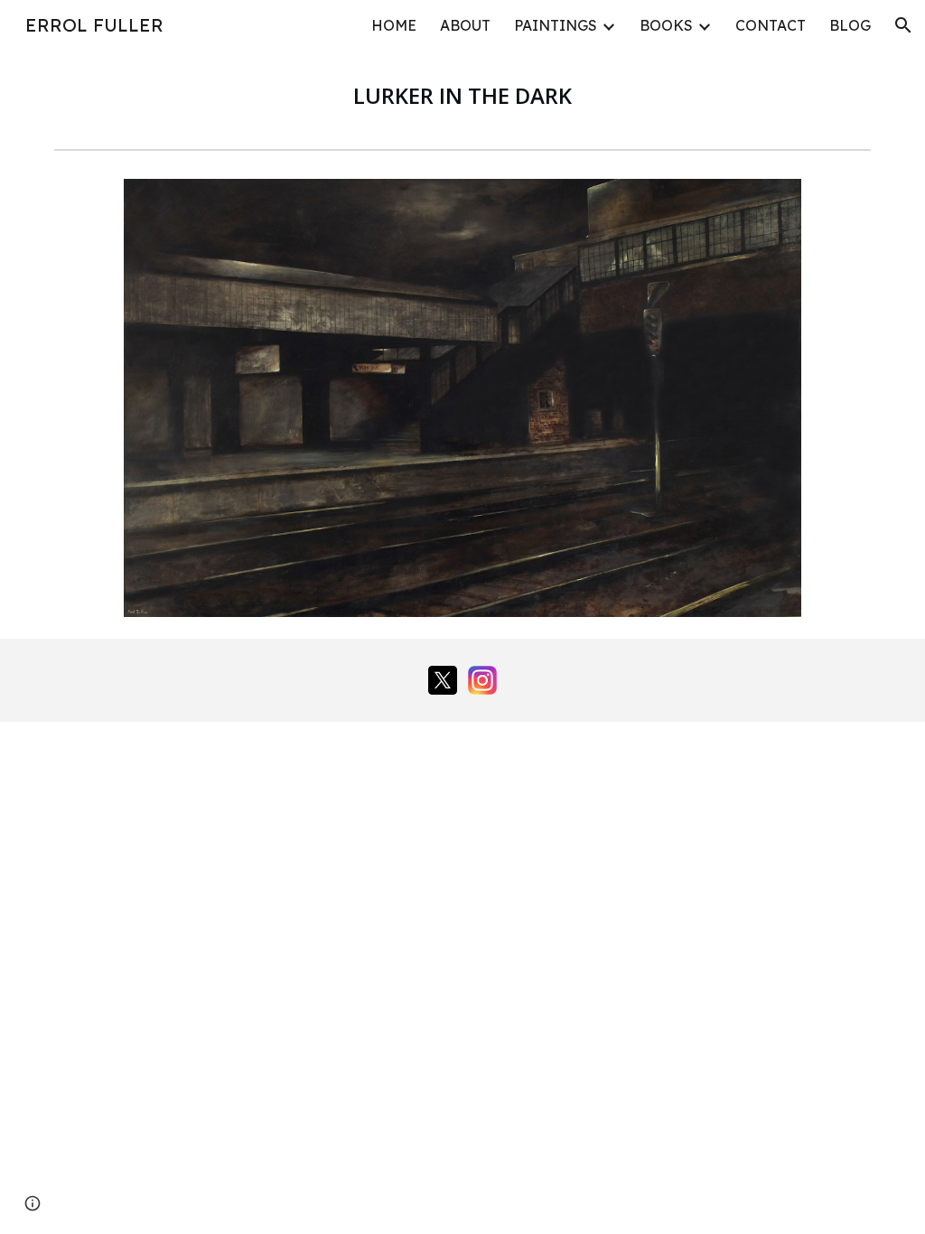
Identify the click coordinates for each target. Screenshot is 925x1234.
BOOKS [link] (666, 25)
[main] (463, 95)
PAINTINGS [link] (555, 25)
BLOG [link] (850, 25)
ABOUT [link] (465, 25)
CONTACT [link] (770, 25)
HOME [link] (393, 25)
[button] (903, 25)
